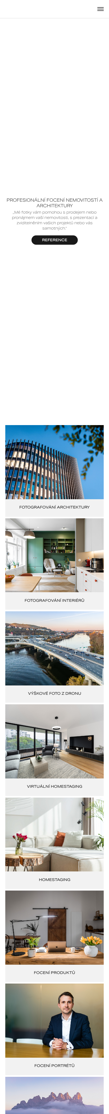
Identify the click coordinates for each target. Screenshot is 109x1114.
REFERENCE (54, 240)
